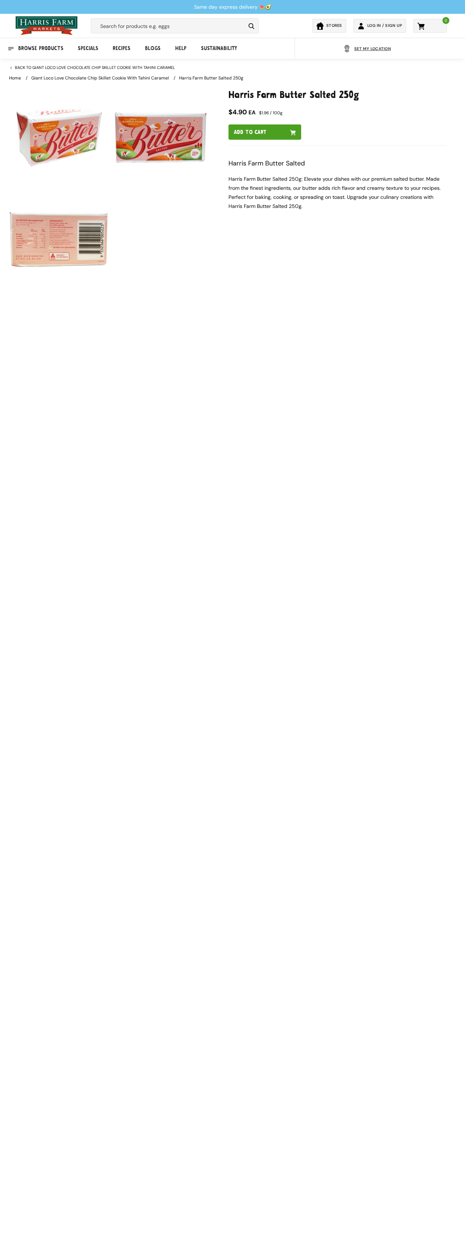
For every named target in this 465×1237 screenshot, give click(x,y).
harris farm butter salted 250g (211, 78)
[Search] (251, 26)
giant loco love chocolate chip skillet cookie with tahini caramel (100, 78)
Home (15, 78)
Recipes (121, 48)
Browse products (40, 48)
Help (180, 48)
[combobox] (168, 26)
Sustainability (219, 48)
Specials (88, 48)
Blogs (153, 48)
